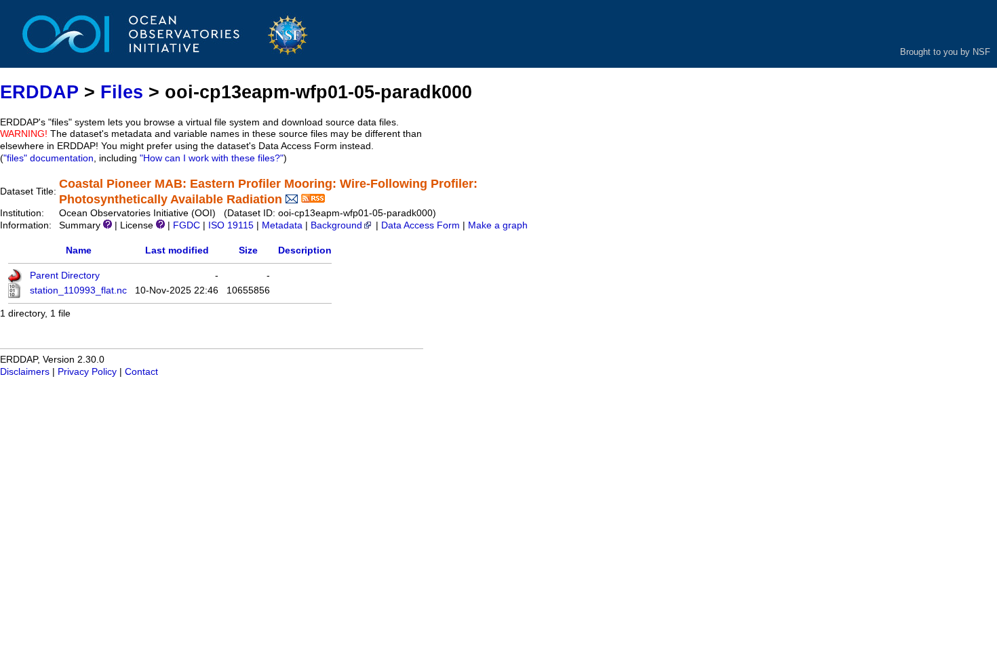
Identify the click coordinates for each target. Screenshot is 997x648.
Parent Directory (65, 275)
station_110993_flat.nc (78, 290)
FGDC (186, 225)
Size (248, 250)
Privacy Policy (87, 372)
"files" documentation (48, 158)
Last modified (177, 250)
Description (305, 250)
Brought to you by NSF (945, 52)
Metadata (282, 225)
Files (121, 91)
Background (336, 225)
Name (79, 250)
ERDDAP (39, 91)
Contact (141, 372)
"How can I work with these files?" (212, 158)
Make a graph (498, 225)
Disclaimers (25, 372)
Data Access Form (420, 225)
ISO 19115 (231, 225)
